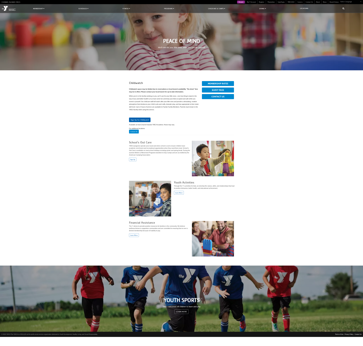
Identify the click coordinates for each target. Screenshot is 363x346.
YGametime (271, 2)
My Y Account (251, 2)
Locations (304, 8)
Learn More (179, 193)
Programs (168, 9)
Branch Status (334, 2)
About (318, 2)
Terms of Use (339, 334)
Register (261, 2)
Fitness (126, 9)
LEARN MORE (181, 312)
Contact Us (309, 2)
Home (9, 8)
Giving (262, 9)
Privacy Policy (349, 334)
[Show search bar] (344, 8)
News (324, 2)
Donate (241, 2)
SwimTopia (281, 2)
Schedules (82, 9)
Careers (299, 2)
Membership (38, 9)
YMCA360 (291, 2)
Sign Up (132, 159)
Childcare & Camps (216, 9)
